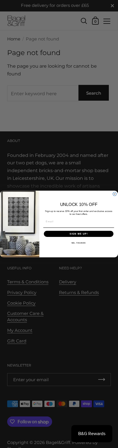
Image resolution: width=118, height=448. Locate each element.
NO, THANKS (79, 243)
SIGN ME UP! (79, 233)
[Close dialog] (115, 194)
